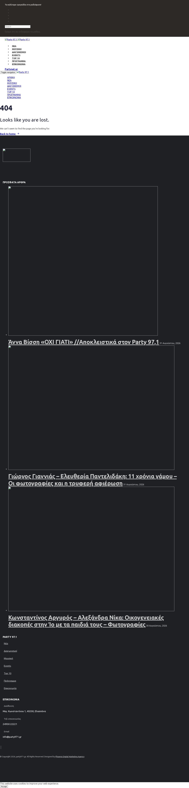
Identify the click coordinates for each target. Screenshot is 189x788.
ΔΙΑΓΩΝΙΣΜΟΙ (19, 52)
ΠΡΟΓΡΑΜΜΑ (19, 61)
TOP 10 (16, 58)
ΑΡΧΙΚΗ (11, 77)
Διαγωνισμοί (10, 651)
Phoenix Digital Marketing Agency (69, 757)
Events (7, 666)
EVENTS (16, 55)
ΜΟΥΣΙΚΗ (16, 49)
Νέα (6, 643)
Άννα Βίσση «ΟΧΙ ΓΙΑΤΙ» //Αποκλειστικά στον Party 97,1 (83, 342)
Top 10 (7, 673)
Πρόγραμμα (10, 680)
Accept (4, 787)
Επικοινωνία (10, 688)
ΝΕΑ (14, 46)
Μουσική (8, 658)
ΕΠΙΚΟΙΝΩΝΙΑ (18, 64)
